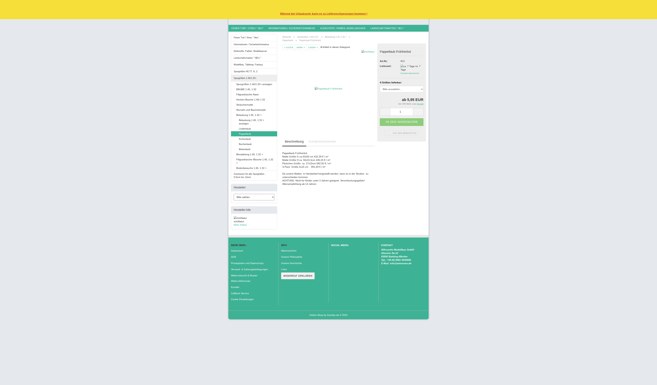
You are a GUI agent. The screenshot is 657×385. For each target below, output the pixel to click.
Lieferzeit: (385, 66)
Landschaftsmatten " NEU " (387, 28)
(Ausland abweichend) (410, 73)
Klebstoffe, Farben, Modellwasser (342, 28)
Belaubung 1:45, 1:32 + (249, 115)
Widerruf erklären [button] (297, 275)
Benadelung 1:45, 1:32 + (249, 154)
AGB (233, 256)
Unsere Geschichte (291, 263)
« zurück (288, 47)
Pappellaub (245, 133)
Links (284, 269)
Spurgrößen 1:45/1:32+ (245, 78)
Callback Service (240, 293)
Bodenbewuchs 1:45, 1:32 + (251, 168)
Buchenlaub (245, 144)
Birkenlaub (244, 149)
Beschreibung (294, 141)
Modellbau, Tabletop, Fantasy (248, 64)
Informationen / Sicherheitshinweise (291, 28)
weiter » (301, 47)
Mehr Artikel (240, 224)
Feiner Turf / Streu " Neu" (247, 28)
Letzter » (313, 47)
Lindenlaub (245, 128)
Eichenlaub (245, 139)
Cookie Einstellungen (242, 299)
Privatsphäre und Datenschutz (247, 263)
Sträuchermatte (244, 104)
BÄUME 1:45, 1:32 (246, 89)
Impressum (237, 250)
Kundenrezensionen (322, 141)
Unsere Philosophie (291, 256)
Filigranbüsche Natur (247, 94)
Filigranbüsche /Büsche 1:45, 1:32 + (254, 161)
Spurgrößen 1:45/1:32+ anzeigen (254, 84)
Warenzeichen (289, 250)
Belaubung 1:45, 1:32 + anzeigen (251, 122)
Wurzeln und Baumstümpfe (251, 109)
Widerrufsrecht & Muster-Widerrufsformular (244, 278)
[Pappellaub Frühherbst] (328, 88)
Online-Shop (316, 315)
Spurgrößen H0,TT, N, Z (245, 71)
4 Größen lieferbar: (391, 82)
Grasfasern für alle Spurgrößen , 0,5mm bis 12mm (250, 175)
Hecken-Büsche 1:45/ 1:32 (250, 99)
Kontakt (235, 287)
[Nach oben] (647, 380)
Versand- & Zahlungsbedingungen (249, 269)
